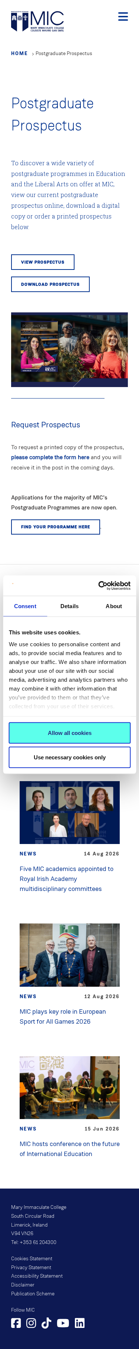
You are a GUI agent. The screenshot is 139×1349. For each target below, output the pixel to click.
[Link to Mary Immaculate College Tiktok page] (46, 1324)
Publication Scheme (32, 1294)
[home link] (37, 20)
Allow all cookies (70, 733)
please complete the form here (50, 457)
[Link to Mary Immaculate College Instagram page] (31, 1324)
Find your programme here (55, 527)
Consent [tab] (25, 606)
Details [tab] (69, 606)
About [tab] (114, 606)
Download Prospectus (50, 284)
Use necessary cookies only (70, 757)
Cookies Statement (31, 1258)
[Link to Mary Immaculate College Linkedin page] (80, 1324)
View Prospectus (42, 262)
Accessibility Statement (37, 1276)
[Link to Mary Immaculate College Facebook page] (16, 1324)
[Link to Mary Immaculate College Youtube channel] (63, 1324)
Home (19, 53)
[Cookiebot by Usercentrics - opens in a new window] (98, 585)
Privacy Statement (31, 1267)
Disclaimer (22, 1285)
